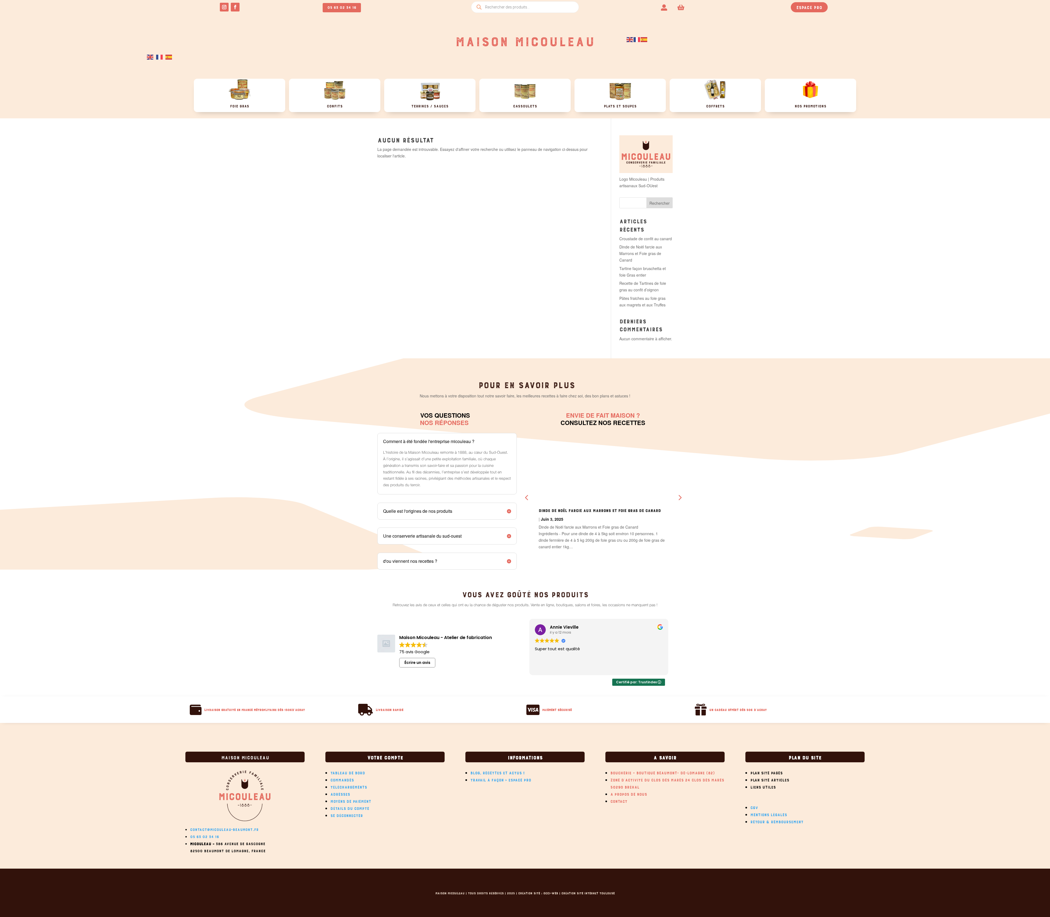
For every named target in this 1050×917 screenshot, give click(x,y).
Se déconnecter (346, 814)
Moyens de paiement (350, 800)
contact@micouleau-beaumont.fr (224, 829)
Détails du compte (349, 807)
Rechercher (659, 203)
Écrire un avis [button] (417, 662)
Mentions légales (768, 813)
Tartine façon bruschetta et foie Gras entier (587, 509)
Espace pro (809, 7)
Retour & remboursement (776, 821)
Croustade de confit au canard (645, 238)
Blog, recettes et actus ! (497, 772)
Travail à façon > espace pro (500, 779)
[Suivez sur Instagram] (224, 7)
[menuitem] (664, 7)
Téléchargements (348, 786)
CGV (754, 806)
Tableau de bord (347, 772)
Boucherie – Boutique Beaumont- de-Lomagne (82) (662, 772)
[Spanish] (644, 39)
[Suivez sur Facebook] (235, 7)
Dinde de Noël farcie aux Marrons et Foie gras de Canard (640, 253)
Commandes (342, 779)
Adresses (340, 793)
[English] (630, 39)
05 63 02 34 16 (341, 6)
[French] (637, 39)
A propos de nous (628, 793)
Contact (618, 800)
